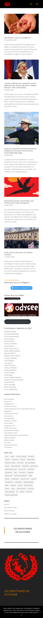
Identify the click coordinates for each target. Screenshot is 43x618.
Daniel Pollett (31, 459)
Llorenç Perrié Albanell (20, 475)
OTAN (6, 485)
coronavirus (15, 459)
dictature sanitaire (10, 463)
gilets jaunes (34, 466)
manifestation (15, 479)
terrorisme (31, 488)
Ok (21, 615)
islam (15, 472)
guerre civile (22, 469)
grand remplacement (11, 469)
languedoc (30, 472)
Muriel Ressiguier (28, 482)
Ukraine (22, 492)
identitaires (31, 469)
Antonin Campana (21, 456)
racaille (20, 485)
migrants (33, 479)
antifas (12, 456)
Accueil (6, 504)
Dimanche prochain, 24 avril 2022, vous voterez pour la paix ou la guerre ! (19, 202)
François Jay (25, 466)
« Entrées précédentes (11, 280)
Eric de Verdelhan (30, 463)
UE (17, 492)
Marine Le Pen (25, 479)
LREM (30, 475)
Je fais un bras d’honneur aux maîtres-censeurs (18, 253)
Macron (7, 479)
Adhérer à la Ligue (10, 514)
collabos (7, 459)
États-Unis (29, 492)
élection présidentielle (11, 495)
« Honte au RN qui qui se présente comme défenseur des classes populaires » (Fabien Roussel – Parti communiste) (20, 85)
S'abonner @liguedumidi (22, 288)
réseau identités (21, 488)
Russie (13, 488)
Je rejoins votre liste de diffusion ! (17, 322)
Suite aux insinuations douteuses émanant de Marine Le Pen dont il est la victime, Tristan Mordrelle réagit (20, 151)
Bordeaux (31, 456)
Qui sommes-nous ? (11, 507)
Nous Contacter (9, 511)
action (6, 456)
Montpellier (18, 482)
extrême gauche (15, 466)
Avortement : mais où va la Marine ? (17, 38)
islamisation (22, 472)
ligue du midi (8, 475)
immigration (8, 472)
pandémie (13, 485)
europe (7, 466)
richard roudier (28, 485)
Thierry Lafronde (9, 492)
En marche (20, 463)
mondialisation (9, 482)
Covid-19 (22, 459)
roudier (7, 488)
